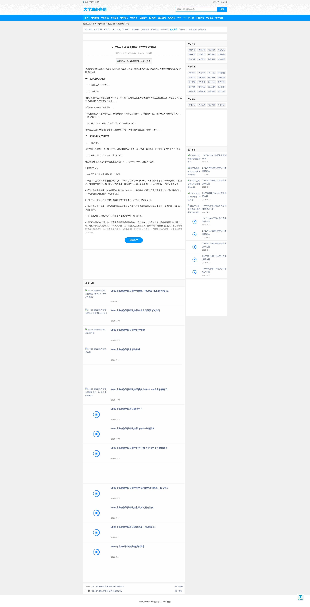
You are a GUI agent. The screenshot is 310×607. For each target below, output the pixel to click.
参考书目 (126, 29)
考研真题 (201, 87)
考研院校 (209, 17)
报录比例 (221, 77)
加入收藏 (224, 2)
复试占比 (183, 29)
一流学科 (192, 77)
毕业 (101, 184)
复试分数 (164, 29)
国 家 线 (152, 17)
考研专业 (219, 17)
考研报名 (114, 17)
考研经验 (201, 50)
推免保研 (171, 17)
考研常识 (105, 17)
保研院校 (221, 73)
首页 (87, 17)
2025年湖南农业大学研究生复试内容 (108, 586)
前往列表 (179, 586)
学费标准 (145, 29)
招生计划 (117, 29)
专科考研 (221, 59)
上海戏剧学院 (123, 23)
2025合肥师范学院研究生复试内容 (107, 591)
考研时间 (124, 17)
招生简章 (98, 29)
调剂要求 (192, 29)
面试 (93, 123)
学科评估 (200, 17)
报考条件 (136, 29)
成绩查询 (143, 17)
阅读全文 (133, 240)
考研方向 (211, 105)
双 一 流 (212, 73)
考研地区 (211, 50)
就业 (97, 206)
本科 (97, 184)
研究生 (122, 69)
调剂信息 (202, 29)
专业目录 (201, 105)
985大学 (192, 73)
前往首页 (179, 591)
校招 (154, 149)
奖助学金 (155, 29)
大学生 (94, 190)
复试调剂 (162, 17)
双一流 (191, 17)
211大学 (202, 73)
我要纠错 (216, 2)
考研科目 (134, 17)
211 (184, 17)
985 (179, 17)
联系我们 (167, 602)
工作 (140, 69)
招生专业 (107, 29)
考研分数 (221, 54)
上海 (109, 69)
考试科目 (221, 105)
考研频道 (95, 17)
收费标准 (211, 91)
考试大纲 (192, 87)
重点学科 (211, 77)
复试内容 (112, 23)
